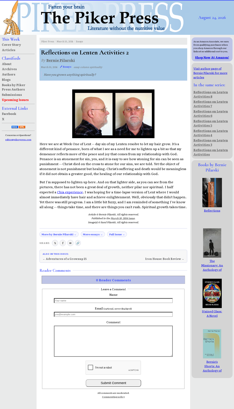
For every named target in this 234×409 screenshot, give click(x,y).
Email (113, 308)
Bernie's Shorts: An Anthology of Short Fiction (212, 368)
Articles (8, 50)
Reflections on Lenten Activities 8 (210, 94)
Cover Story (11, 44)
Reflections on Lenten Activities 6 (210, 113)
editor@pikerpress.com (18, 139)
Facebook (9, 113)
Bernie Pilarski (60, 60)
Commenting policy (113, 396)
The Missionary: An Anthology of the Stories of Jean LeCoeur (212, 270)
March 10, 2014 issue (123, 218)
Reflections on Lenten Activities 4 (210, 132)
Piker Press (47, 41)
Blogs (6, 79)
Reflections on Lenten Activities (210, 152)
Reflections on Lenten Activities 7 (210, 103)
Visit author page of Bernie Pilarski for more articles (210, 72)
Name (113, 294)
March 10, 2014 (65, 41)
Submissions (12, 94)
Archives (9, 69)
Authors (8, 74)
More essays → (93, 234)
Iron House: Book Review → (164, 259)
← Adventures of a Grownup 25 (65, 259)
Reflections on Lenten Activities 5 (210, 123)
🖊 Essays (65, 66)
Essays (79, 41)
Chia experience (70, 191)
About (7, 64)
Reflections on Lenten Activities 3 (210, 142)
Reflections (212, 210)
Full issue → (117, 234)
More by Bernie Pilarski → (58, 234)
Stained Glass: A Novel (212, 313)
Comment (113, 322)
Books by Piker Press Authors (13, 87)
